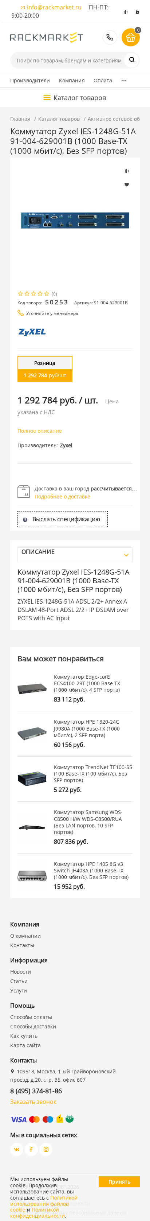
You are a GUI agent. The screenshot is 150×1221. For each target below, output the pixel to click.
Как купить (24, 1035)
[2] (27, 294)
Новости (20, 971)
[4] (40, 294)
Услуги (18, 990)
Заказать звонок (33, 1102)
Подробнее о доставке (62, 496)
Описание (38, 552)
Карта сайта (25, 1045)
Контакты (22, 945)
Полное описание (39, 430)
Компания (72, 80)
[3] (34, 294)
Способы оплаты (31, 1017)
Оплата (103, 80)
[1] (20, 294)
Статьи (19, 981)
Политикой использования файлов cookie (44, 1203)
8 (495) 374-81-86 (110, 37)
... (124, 78)
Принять (119, 1181)
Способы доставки (33, 1026)
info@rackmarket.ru (54, 7)
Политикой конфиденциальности (37, 1212)
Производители (30, 80)
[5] (47, 294)
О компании (25, 935)
